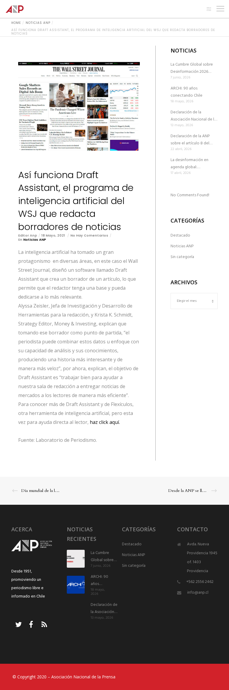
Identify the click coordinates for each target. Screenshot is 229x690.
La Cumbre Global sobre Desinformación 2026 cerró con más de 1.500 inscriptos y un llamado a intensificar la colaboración (192, 68)
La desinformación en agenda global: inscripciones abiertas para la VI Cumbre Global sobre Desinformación (194, 164)
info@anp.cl (197, 592)
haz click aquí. (105, 422)
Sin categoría (182, 257)
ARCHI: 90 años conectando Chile (186, 92)
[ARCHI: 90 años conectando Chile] (76, 584)
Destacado (180, 235)
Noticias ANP (34, 239)
